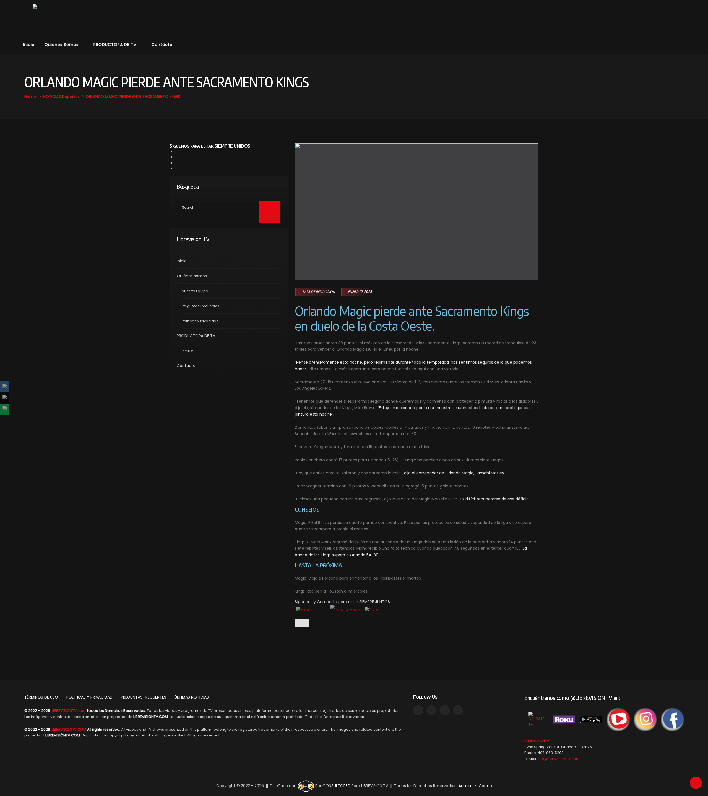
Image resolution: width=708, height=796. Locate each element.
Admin (465, 786)
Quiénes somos (62, 44)
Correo (485, 786)
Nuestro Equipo (195, 291)
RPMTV (187, 350)
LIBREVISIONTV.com (69, 710)
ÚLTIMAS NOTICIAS (192, 697)
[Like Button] (302, 623)
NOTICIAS (52, 96)
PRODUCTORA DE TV (114, 44)
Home (30, 96)
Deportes (71, 96)
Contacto (162, 44)
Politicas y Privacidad (200, 321)
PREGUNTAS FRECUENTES (143, 697)
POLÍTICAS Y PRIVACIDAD (89, 697)
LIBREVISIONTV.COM (69, 729)
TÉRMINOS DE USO (41, 697)
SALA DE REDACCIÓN (318, 291)
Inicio (29, 44)
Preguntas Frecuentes (200, 306)
